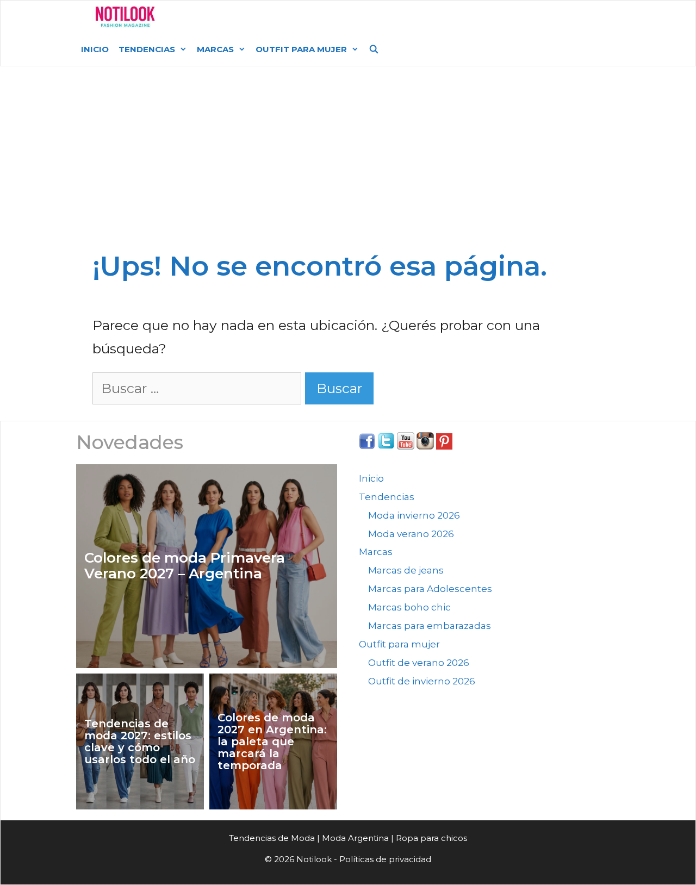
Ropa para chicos (431, 838)
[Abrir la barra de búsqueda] (374, 49)
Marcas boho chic (409, 607)
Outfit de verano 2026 (418, 662)
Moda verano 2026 (411, 533)
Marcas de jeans (406, 570)
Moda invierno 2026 (414, 515)
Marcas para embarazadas (429, 625)
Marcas (215, 49)
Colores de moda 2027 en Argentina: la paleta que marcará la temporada (272, 741)
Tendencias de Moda (272, 838)
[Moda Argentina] (125, 17)
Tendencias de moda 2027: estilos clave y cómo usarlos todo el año (139, 741)
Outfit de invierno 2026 (421, 681)
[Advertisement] (348, 164)
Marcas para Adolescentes (430, 588)
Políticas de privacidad (385, 859)
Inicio (95, 49)
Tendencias (147, 49)
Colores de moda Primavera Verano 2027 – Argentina (184, 565)
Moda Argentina (246, 16)
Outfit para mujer (301, 49)
